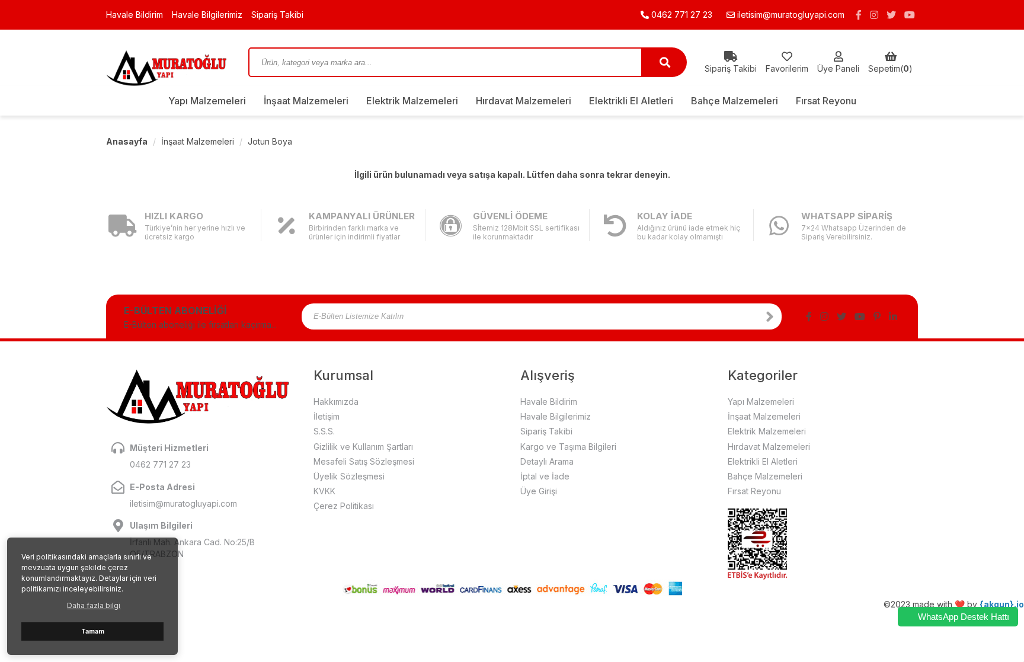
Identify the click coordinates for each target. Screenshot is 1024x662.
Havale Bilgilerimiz (207, 14)
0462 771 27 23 (680, 14)
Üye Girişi (538, 491)
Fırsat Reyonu (826, 101)
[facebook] (859, 15)
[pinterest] (877, 316)
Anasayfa (127, 141)
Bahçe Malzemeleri (734, 101)
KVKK (324, 491)
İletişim (326, 416)
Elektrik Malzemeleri (412, 101)
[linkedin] (893, 316)
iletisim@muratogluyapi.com (790, 14)
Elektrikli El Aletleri (631, 101)
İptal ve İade (544, 476)
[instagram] (874, 15)
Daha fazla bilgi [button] (93, 605)
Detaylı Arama (547, 461)
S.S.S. (324, 431)
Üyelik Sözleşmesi (349, 476)
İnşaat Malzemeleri (306, 101)
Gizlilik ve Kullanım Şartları (363, 447)
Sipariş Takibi (277, 14)
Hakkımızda (336, 401)
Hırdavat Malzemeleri (523, 101)
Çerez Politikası (343, 506)
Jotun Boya (270, 141)
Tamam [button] (92, 631)
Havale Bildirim (134, 14)
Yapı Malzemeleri (207, 101)
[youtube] (909, 15)
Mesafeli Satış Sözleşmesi (363, 461)
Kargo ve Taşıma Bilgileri (568, 447)
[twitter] (891, 15)
